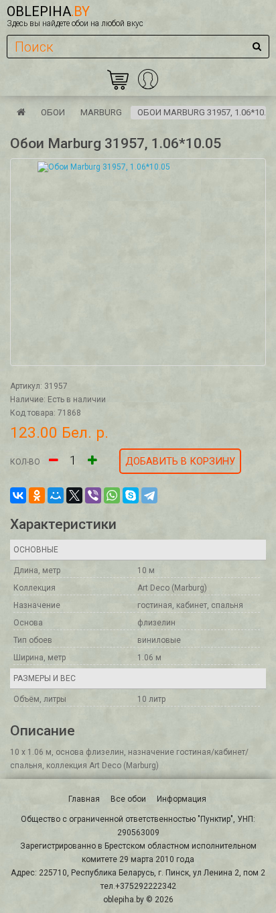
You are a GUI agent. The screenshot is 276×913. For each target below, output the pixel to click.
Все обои (128, 799)
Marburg (101, 112)
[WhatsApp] (112, 495)
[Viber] (93, 495)
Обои (53, 112)
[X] (74, 495)
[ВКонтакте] (18, 495)
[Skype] (131, 495)
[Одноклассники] (37, 495)
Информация (181, 799)
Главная (84, 799)
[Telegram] (149, 495)
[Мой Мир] (56, 495)
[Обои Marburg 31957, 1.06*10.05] (138, 262)
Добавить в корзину (180, 461)
